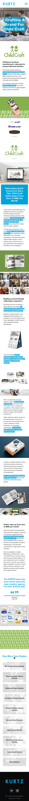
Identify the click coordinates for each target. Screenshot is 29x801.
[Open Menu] (26, 4)
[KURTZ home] (8, 4)
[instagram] (17, 791)
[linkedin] (12, 791)
